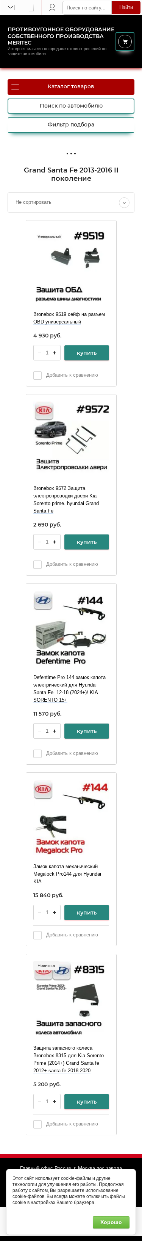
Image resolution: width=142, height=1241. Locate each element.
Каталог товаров (71, 86)
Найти (126, 7)
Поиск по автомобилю (71, 105)
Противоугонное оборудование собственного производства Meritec (61, 36)
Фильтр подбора (71, 124)
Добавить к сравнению (71, 375)
